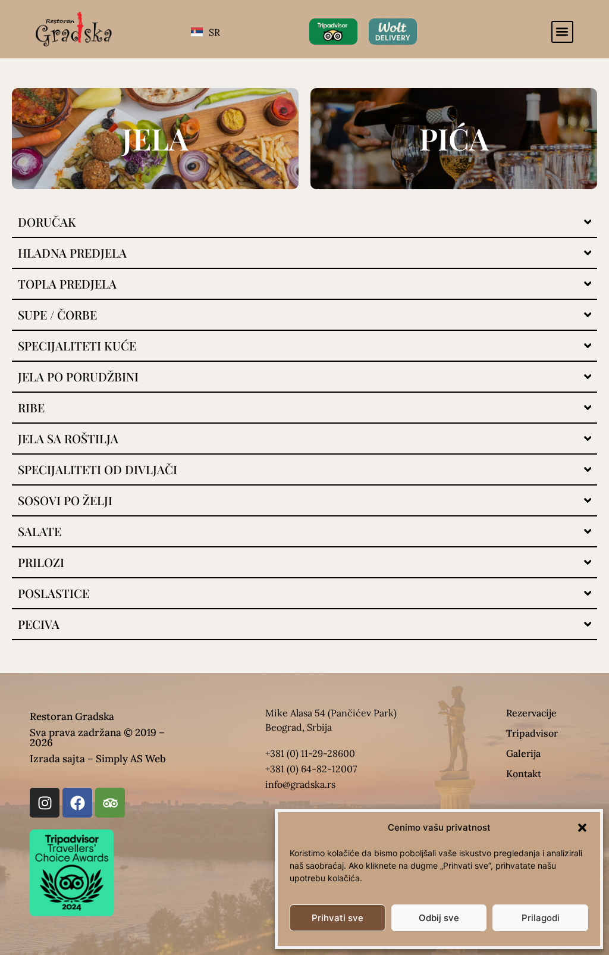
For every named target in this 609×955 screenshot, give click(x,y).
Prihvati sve (337, 917)
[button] (582, 828)
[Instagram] (44, 803)
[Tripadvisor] (110, 803)
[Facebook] (77, 803)
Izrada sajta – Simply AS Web (98, 758)
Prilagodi (541, 917)
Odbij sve (439, 917)
